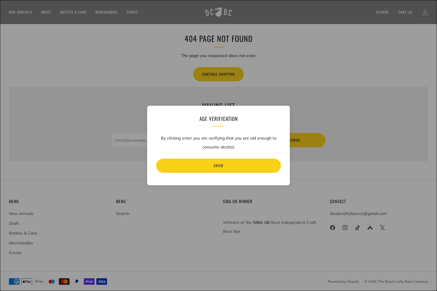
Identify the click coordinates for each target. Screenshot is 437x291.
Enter (218, 165)
